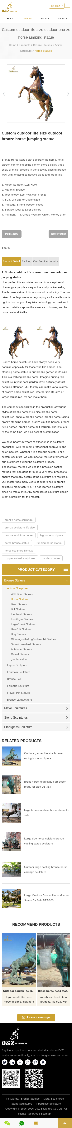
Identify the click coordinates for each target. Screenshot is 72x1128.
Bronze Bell (14, 678)
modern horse (51, 558)
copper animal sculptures (20, 558)
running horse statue (49, 542)
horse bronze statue (17, 542)
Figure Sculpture (17, 665)
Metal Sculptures (15, 708)
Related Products (21, 741)
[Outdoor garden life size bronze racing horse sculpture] (11, 756)
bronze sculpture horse (19, 535)
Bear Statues (19, 604)
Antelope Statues (21, 649)
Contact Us (61, 18)
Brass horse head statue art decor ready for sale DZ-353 (45, 784)
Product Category (36, 569)
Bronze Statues (42, 44)
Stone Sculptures (16, 717)
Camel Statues (20, 654)
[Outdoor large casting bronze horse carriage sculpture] (11, 869)
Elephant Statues (21, 614)
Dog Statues (18, 634)
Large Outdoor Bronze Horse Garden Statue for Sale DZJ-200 (47, 898)
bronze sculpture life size (20, 527)
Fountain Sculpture (18, 671)
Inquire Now (11, 234)
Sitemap (46, 1113)
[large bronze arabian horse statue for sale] (11, 813)
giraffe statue (19, 659)
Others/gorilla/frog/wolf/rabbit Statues (33, 639)
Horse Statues (43, 50)
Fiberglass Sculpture (18, 727)
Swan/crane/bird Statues (26, 644)
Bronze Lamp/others (19, 699)
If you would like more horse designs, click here (19, 999)
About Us (44, 18)
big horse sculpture (51, 535)
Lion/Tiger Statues (22, 619)
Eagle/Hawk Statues (23, 624)
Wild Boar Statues (22, 594)
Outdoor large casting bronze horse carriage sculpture (45, 869)
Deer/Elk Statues (21, 629)
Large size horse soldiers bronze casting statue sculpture (44, 841)
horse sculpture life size (19, 550)
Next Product (58, 234)
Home (10, 18)
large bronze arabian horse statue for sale (47, 813)
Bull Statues (18, 609)
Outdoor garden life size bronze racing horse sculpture (43, 756)
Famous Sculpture (18, 685)
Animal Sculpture (17, 588)
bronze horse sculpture (19, 519)
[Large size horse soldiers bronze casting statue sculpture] (11, 841)
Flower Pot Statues (18, 692)
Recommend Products (36, 924)
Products (27, 18)
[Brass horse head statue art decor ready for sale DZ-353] (11, 784)
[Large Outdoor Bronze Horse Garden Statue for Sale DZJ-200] (11, 898)
